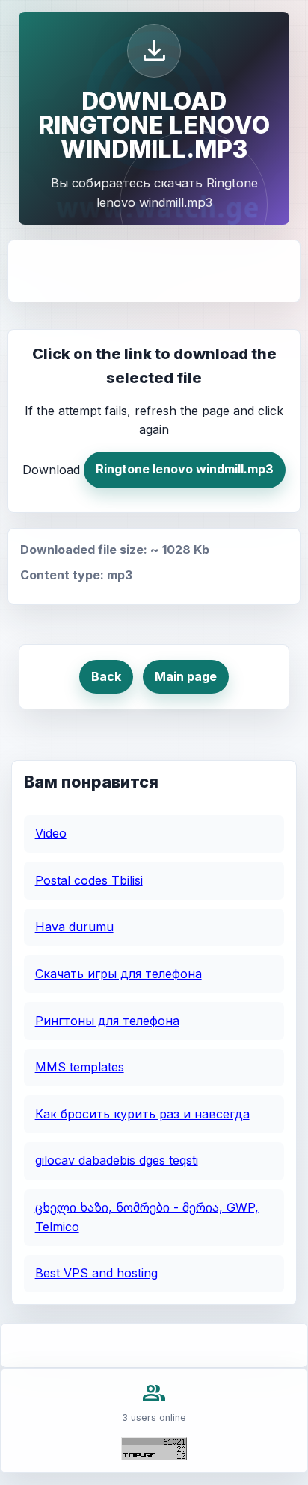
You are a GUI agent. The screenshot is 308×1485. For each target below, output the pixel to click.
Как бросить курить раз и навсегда (142, 1113)
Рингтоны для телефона (107, 1020)
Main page (186, 676)
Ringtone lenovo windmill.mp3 (185, 468)
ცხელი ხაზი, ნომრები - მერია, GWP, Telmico (147, 1217)
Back (106, 676)
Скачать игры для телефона (118, 973)
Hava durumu (74, 926)
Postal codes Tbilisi (89, 880)
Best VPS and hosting (96, 1272)
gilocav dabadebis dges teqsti (116, 1160)
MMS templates (79, 1066)
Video (51, 833)
